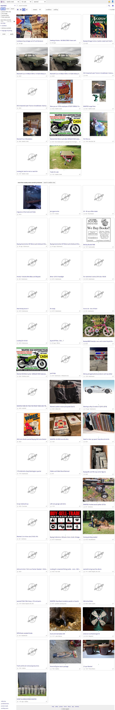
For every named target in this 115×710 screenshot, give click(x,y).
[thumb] (20, 9)
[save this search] (112, 5)
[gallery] (23, 9)
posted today (5, 15)
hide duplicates (6, 17)
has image (4, 13)
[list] (17, 9)
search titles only (6, 11)
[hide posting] (46, 43)
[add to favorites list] (18, 43)
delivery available (6, 28)
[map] (26, 9)
